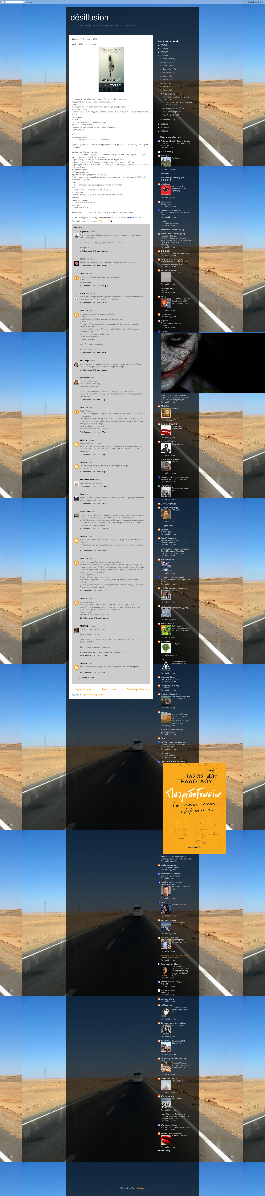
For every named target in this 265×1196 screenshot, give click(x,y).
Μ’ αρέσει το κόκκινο (179, 1136)
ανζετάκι (164, 321)
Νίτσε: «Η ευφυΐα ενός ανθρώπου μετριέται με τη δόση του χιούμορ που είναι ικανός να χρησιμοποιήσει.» (175, 397)
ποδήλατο (165, 753)
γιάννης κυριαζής (168, 504)
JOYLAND (175, 462)
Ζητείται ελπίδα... (168, 560)
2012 (163, 52)
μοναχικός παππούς (170, 686)
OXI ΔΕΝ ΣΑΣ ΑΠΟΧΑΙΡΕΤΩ (171, 958)
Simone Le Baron (87, 480)
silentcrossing (86, 293)
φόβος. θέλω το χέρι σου (172, 112)
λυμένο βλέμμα (166, 993)
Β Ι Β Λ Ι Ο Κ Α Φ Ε (169, 424)
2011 (163, 56)
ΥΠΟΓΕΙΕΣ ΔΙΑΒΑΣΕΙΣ (180, 608)
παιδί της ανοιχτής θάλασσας (173, 742)
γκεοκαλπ (165, 529)
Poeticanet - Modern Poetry (172, 229)
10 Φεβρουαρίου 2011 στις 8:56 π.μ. (94, 551)
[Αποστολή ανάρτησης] (111, 221)
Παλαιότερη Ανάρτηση (138, 689)
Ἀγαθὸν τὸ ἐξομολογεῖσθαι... (173, 1133)
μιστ (163, 659)
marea (163, 221)
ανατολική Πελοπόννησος (170, 876)
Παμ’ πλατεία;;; (177, 1043)
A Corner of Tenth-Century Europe (175, 141)
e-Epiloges (165, 184)
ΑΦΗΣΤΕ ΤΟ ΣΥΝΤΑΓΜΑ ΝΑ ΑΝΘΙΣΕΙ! (175, 253)
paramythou (85, 378)
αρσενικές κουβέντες (168, 755)
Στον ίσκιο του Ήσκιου (171, 964)
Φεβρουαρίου (168, 94)
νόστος (164, 712)
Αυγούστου (168, 73)
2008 (163, 131)
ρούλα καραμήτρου (169, 865)
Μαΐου (166, 83)
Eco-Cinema (166, 202)
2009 (163, 127)
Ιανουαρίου (168, 120)
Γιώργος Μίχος (167, 525)
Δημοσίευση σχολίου (85, 678)
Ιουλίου (166, 76)
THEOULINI (166, 251)
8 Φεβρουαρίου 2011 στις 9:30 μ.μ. (93, 432)
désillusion (89, 17)
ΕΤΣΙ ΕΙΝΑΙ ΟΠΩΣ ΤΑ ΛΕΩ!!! (171, 679)
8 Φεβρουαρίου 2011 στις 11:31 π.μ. (94, 353)
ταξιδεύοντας (166, 1005)
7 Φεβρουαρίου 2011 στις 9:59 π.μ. (94, 251)
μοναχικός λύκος (168, 677)
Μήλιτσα (175, 408)
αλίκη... (164, 297)
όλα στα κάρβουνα (169, 1125)
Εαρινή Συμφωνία (168, 538)
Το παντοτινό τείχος (179, 904)
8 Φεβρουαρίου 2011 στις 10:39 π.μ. (94, 303)
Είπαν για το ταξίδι (178, 922)
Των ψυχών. (176, 158)
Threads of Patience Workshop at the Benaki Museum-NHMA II (180, 1065)
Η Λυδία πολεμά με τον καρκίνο (174, 588)
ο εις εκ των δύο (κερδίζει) (172, 730)
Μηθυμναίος (85, 232)
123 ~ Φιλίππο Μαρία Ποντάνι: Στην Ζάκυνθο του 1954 (180, 1010)
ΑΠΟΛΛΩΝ (84, 626)
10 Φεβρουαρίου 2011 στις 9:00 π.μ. (94, 591)
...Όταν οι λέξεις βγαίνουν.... (171, 223)
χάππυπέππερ (167, 1096)
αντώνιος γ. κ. (167, 331)
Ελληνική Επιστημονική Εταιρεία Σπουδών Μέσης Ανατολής (175, 550)
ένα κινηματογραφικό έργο (173, 108)
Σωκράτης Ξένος (168, 990)
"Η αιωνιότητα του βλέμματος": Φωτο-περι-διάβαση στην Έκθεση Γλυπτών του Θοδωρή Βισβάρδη (180, 970)
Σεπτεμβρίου (168, 69)
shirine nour (85, 512)
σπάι (163, 902)
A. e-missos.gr (167, 152)
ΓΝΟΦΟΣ (164, 984)
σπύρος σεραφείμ (168, 920)
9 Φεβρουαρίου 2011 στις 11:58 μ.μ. (94, 528)
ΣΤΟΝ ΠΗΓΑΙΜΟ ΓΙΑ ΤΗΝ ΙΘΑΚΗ (174, 956)
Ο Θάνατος (165, 688)
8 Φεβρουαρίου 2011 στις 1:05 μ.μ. (93, 370)
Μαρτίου (166, 90)
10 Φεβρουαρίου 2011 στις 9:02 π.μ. (94, 618)
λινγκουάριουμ (167, 624)
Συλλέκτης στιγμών (168, 732)
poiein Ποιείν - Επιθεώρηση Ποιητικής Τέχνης (173, 235)
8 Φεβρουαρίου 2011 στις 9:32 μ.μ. (93, 472)
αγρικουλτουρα (167, 288)
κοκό (163, 606)
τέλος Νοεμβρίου (167, 532)
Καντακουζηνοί (177, 444)
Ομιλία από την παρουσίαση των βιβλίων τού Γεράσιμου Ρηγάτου (181, 628)
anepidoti (165, 174)
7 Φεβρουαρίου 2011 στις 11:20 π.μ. (94, 266)
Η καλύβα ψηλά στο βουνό (172, 577)
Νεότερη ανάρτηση (82, 689)
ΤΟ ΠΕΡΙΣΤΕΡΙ (177, 1081)
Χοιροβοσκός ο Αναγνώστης (173, 1114)
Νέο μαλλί (175, 590)
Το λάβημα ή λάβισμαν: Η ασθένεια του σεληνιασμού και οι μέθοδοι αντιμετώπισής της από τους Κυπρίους (181, 718)
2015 (163, 45)
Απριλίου (167, 87)
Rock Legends (177, 1099)
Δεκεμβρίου (168, 59)
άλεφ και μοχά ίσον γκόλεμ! (173, 260)
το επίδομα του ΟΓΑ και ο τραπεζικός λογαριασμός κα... (177, 104)
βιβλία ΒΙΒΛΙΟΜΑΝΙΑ (170, 460)
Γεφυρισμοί (166, 486)
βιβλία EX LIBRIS (168, 442)
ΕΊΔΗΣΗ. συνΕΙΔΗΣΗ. (171, 115)
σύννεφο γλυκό (167, 999)
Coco (82, 494)
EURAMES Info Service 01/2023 (173, 553)
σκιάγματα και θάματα (170, 874)
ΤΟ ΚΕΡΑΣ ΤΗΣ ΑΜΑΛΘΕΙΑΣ (173, 1041)
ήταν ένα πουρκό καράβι (170, 867)
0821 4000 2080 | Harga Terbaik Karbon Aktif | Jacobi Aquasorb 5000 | (181, 301)
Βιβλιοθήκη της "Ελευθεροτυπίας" (175, 477)
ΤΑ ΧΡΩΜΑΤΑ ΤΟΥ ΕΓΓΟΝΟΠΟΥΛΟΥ (175, 480)
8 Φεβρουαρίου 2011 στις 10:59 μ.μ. (94, 486)
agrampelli (84, 259)
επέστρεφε (165, 290)
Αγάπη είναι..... (177, 273)
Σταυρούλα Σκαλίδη (169, 938)
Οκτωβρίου (167, 66)
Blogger (141, 1188)
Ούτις (163, 738)
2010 (163, 124)
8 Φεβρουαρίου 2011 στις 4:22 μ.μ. (93, 400)
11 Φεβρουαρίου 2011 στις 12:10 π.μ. (94, 655)
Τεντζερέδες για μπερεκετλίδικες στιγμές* (176, 1127)
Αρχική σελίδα (109, 689)
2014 (163, 49)
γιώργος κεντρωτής (169, 508)
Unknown (84, 274)
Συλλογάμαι (176, 644)
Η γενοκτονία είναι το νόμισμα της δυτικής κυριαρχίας (179, 188)
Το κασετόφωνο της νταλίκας (173, 1023)
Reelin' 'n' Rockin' (178, 1025)
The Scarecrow (166, 204)
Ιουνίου (166, 80)
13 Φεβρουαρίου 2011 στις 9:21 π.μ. (94, 673)
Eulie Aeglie (85, 361)
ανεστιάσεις (166, 314)
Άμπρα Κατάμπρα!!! (169, 270)
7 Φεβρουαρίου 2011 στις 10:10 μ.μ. (94, 286)
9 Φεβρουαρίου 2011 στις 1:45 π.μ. (94, 504)
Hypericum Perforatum (170, 210)
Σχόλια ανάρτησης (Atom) (93, 695)
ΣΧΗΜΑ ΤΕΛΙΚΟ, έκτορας (171, 982)
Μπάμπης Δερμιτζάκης (171, 694)
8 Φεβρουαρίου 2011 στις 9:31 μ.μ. (93, 454)
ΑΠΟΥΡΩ (165, 406)
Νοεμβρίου (167, 62)
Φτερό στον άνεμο (169, 1079)
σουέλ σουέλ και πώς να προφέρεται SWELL (171, 883)
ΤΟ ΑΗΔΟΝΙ (176, 510)
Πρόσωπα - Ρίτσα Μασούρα (173, 762)
